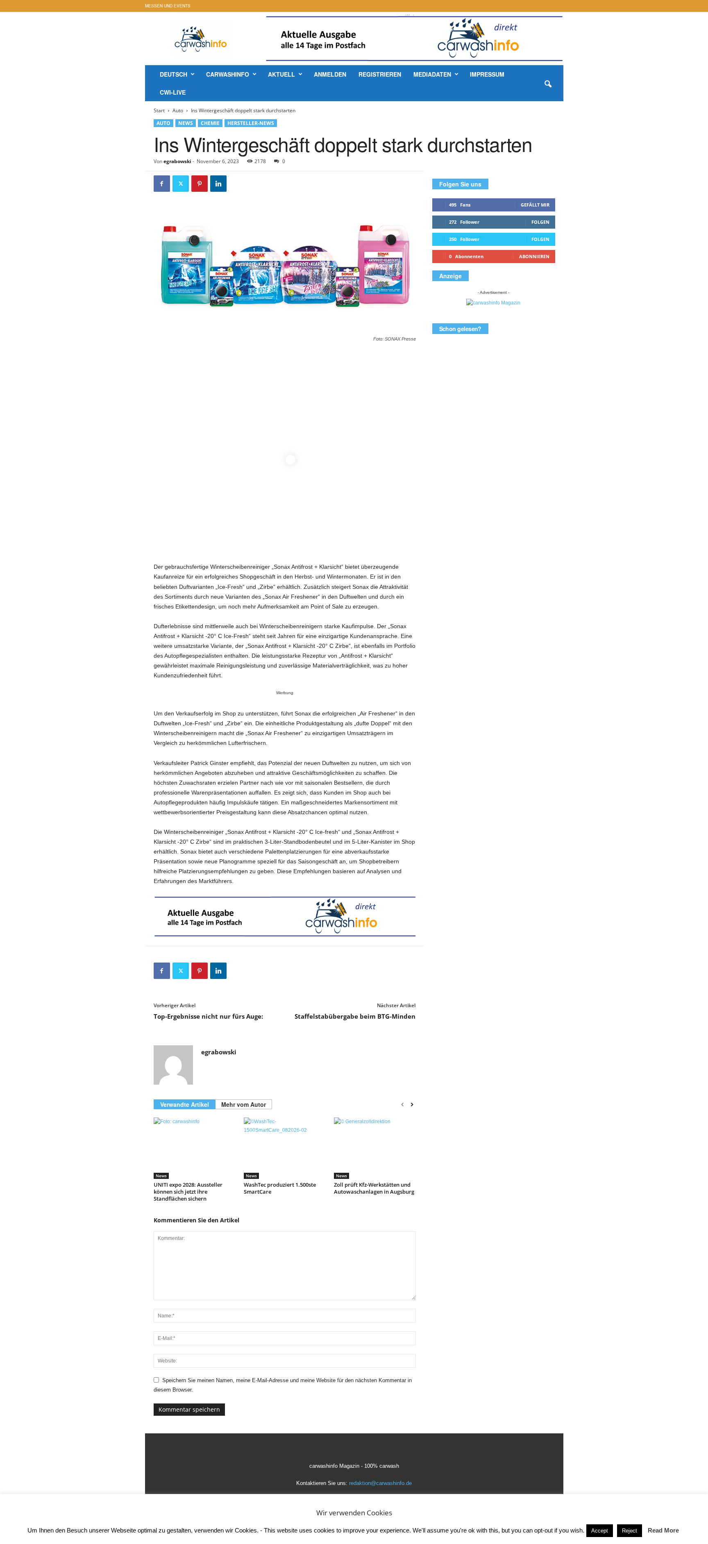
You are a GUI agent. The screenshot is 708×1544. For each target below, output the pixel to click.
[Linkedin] (218, 183)
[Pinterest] (199, 183)
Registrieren (380, 74)
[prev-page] (402, 1104)
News (185, 123)
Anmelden (330, 74)
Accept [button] (599, 1531)
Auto (177, 110)
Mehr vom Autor (243, 1104)
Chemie (210, 123)
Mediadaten (432, 74)
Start (159, 110)
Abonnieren (534, 256)
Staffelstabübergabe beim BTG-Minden (355, 1016)
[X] (180, 183)
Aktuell (281, 74)
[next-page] (412, 1104)
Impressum (487, 74)
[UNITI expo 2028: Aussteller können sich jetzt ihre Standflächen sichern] (195, 1148)
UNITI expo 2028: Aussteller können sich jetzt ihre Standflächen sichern (188, 1191)
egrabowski (177, 161)
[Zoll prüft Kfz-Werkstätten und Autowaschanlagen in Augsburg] (375, 1148)
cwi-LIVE (173, 92)
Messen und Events (168, 6)
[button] (548, 84)
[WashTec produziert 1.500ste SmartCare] (285, 1148)
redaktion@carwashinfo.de (380, 1483)
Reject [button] (629, 1531)
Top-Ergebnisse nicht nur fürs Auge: (208, 1016)
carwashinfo (227, 74)
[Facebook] (162, 183)
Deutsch (173, 74)
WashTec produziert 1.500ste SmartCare (280, 1188)
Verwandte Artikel (184, 1104)
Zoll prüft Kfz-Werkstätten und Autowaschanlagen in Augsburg (374, 1188)
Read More (663, 1530)
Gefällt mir (535, 205)
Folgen (540, 222)
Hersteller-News (250, 123)
